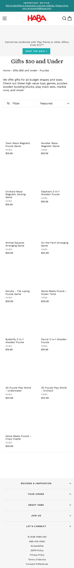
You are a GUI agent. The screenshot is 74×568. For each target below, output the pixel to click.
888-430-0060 (37, 541)
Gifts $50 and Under (25, 70)
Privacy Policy (37, 555)
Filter (16, 103)
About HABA (36, 505)
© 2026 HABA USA (37, 536)
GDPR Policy (37, 550)
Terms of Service (37, 559)
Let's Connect (36, 526)
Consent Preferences (37, 564)
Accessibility (37, 546)
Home (6, 70)
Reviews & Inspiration (36, 483)
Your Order (36, 494)
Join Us (36, 515)
